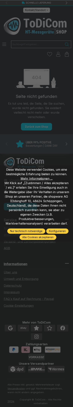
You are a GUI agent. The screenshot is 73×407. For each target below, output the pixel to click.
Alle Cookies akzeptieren (38, 237)
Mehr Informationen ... (37, 178)
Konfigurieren (57, 231)
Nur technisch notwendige (26, 231)
